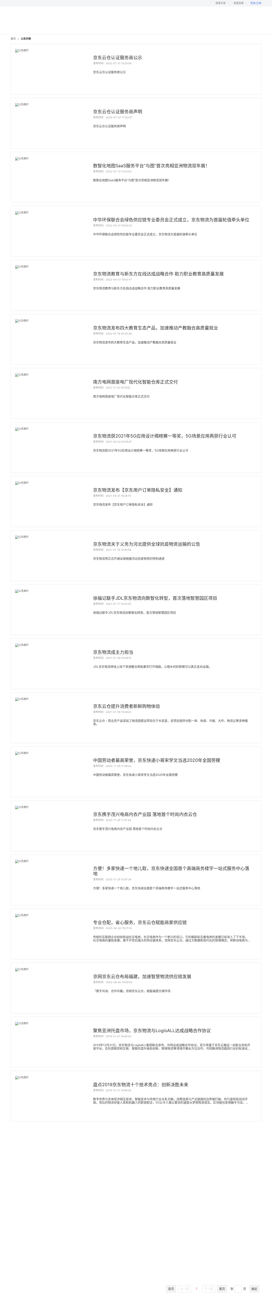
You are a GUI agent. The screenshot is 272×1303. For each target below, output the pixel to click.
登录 (252, 3)
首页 (13, 38)
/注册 (258, 3)
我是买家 (220, 3)
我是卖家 (239, 3)
